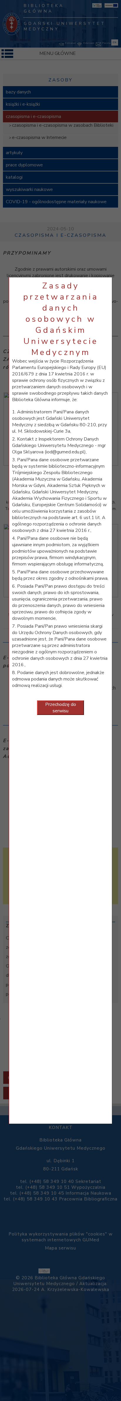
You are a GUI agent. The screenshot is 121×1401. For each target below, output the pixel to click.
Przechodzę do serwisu (60, 707)
